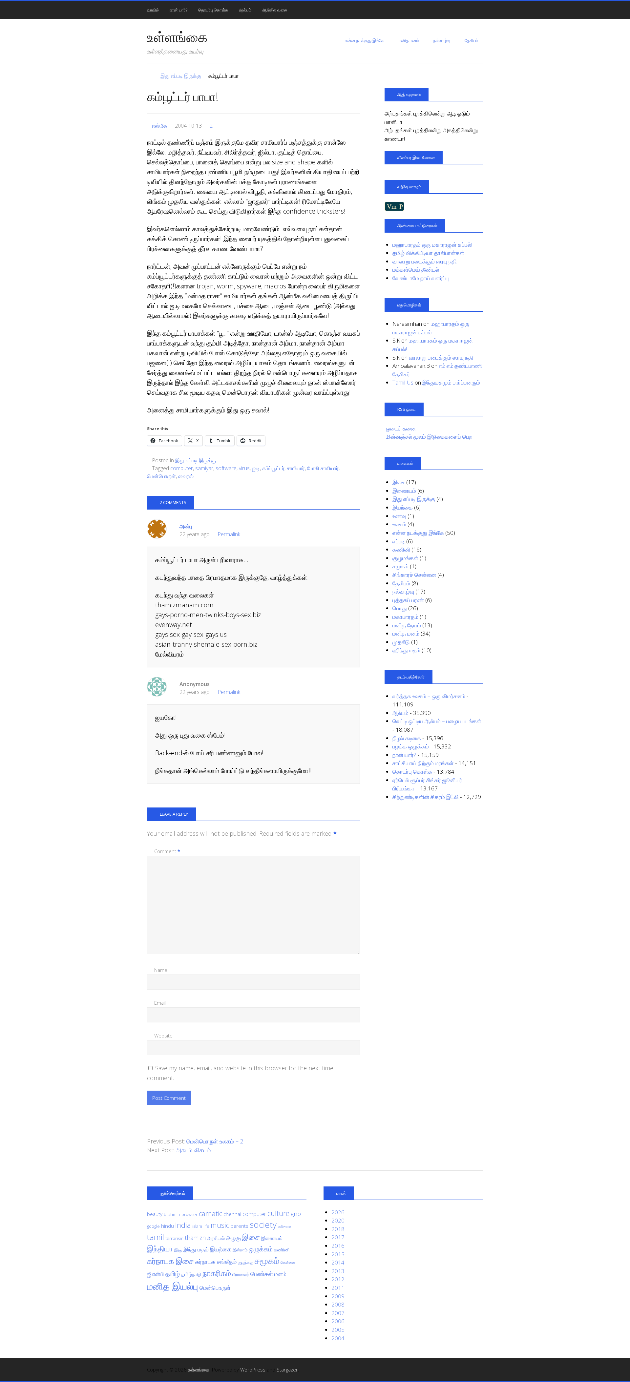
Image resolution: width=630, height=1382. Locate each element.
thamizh (195, 1238)
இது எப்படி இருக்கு (195, 460)
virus (244, 468)
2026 (338, 1212)
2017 (338, 1237)
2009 (338, 1296)
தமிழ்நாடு (191, 1274)
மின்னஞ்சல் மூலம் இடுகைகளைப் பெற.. (430, 436)
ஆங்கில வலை (274, 10)
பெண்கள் (261, 1274)
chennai (232, 1214)
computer (181, 468)
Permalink (229, 534)
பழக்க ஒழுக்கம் (410, 746)
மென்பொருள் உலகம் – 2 (214, 1141)
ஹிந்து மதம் (406, 650)
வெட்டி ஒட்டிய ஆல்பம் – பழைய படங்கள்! (437, 721)
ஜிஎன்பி (155, 1274)
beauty (154, 1214)
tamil (155, 1236)
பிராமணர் (240, 1274)
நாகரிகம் (216, 1273)
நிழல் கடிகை (406, 738)
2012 (338, 1279)
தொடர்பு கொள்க (213, 10)
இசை (398, 482)
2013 (338, 1271)
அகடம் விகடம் (193, 1150)
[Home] (150, 76)
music (220, 1225)
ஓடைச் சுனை (401, 428)
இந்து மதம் (196, 1249)
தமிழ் (172, 1273)
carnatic (210, 1213)
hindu (167, 1226)
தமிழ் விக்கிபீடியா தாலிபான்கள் (428, 253)
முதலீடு (401, 642)
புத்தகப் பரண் (408, 600)
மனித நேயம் (406, 625)
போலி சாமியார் (323, 468)
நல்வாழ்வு (441, 40)
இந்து (178, 1250)
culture (278, 1213)
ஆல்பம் (245, 10)
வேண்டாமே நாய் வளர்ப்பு (420, 278)
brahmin (172, 1214)
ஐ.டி (256, 468)
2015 (338, 1254)
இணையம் (404, 490)
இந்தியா (160, 1249)
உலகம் (399, 524)
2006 (338, 1321)
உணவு (399, 516)
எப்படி (398, 541)
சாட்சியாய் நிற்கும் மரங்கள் (423, 763)
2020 (338, 1220)
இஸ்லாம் (240, 1250)
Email (160, 1002)
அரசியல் (216, 1238)
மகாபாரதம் (405, 616)
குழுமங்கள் (405, 558)
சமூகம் (400, 566)
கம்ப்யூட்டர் (273, 468)
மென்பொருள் (161, 476)
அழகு (233, 1237)
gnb (296, 1214)
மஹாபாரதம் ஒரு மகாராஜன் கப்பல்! (432, 244)
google (153, 1226)
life (206, 1226)
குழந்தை (245, 1262)
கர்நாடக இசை (170, 1261)
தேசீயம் (471, 40)
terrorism (174, 1238)
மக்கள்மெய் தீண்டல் (415, 269)
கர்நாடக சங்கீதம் (216, 1262)
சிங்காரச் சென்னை (414, 574)
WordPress (252, 1369)
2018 (338, 1229)
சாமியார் (296, 468)
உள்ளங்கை (177, 37)
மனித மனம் (409, 40)
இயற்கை (402, 507)
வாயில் (153, 10)
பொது (399, 608)
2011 (338, 1287)
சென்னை (288, 1262)
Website (163, 1035)
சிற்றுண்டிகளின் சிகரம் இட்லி (425, 797)
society (263, 1224)
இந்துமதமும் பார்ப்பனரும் (451, 382)
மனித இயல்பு (172, 1286)
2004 (338, 1338)
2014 (338, 1262)
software (226, 468)
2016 (338, 1245)
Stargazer (287, 1369)
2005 (338, 1329)
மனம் (280, 1274)
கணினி (401, 549)
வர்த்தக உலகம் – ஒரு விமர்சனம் (428, 696)
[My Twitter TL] (470, 1369)
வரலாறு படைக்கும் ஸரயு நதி (424, 261)
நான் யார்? (178, 10)
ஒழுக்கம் (261, 1248)
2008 (338, 1304)
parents (239, 1226)
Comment (167, 851)
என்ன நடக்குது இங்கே (364, 40)
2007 (338, 1313)
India (183, 1225)
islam (197, 1226)
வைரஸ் (186, 476)
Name (160, 970)
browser (189, 1214)
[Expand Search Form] (486, 9)
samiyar (204, 468)
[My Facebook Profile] (479, 1369)
